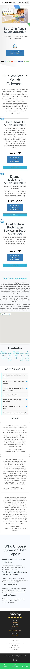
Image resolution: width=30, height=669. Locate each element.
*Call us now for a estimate (15, 207)
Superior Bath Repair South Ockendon (15, 643)
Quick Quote (15, 666)
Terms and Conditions (15, 647)
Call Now (5, 666)
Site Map (15, 649)
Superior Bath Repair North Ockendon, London (3, 355)
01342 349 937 (16, 640)
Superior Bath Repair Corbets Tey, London (16, 355)
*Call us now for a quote (15, 159)
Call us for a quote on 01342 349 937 (15, 53)
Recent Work (25, 666)
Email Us (16, 645)
